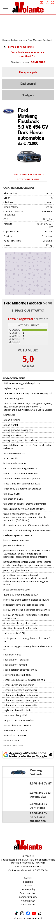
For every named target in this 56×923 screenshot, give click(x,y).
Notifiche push (28, 900)
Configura (28, 95)
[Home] (28, 7)
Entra (12, 319)
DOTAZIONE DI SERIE (28, 179)
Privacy (28, 885)
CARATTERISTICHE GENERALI (28, 174)
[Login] (52, 2)
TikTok (16, 913)
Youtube (34, 913)
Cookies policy (28, 889)
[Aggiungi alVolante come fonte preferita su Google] (28, 755)
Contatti (28, 877)
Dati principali (28, 72)
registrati (26, 319)
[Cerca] (47, 2)
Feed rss (40, 913)
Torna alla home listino (21, 46)
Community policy (28, 896)
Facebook (28, 913)
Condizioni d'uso (28, 893)
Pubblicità (28, 881)
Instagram (22, 913)
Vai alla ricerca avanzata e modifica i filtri (28, 54)
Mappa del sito (28, 904)
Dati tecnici (28, 84)
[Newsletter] (41, 2)
